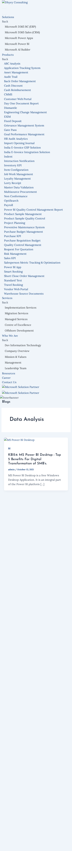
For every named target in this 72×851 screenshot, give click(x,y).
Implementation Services (20, 307)
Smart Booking (13, 271)
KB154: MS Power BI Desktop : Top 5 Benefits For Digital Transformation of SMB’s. (34, 459)
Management (13, 362)
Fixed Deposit (13, 121)
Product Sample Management (23, 214)
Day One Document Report (21, 103)
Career (6, 377)
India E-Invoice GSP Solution (22, 147)
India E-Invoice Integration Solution (27, 152)
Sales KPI (10, 258)
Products (8, 54)
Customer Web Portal (17, 99)
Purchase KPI (12, 236)
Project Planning (14, 223)
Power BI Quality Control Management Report (33, 209)
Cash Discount (13, 85)
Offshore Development (19, 330)
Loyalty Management (17, 178)
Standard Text (13, 280)
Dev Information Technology (23, 345)
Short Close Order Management (24, 276)
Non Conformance (16, 196)
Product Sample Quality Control (24, 218)
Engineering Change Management (25, 112)
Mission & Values (15, 357)
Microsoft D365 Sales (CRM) (22, 32)
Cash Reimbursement (17, 90)
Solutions (8, 17)
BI (9, 448)
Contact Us (9, 382)
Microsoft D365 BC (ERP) (20, 26)
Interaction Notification (19, 161)
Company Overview (17, 351)
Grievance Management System (24, 125)
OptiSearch (11, 200)
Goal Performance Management (24, 134)
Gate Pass (10, 130)
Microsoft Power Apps (19, 38)
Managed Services (16, 319)
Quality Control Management (22, 245)
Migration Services (16, 313)
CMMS (8, 94)
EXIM (7, 116)
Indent (8, 156)
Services (7, 298)
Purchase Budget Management (23, 231)
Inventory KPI (13, 165)
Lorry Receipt (12, 183)
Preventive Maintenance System (24, 227)
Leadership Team (15, 368)
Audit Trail (10, 76)
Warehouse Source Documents (24, 293)
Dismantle (10, 108)
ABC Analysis (12, 63)
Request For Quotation (18, 249)
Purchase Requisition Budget (22, 240)
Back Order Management (20, 81)
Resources (8, 373)
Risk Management (15, 253)
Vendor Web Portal (16, 289)
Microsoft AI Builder (17, 49)
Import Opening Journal (19, 143)
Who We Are (10, 335)
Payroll (8, 205)
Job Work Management (18, 174)
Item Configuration (16, 169)
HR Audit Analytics (16, 138)
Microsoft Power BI (17, 44)
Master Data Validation (19, 187)
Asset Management (16, 72)
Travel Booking (13, 284)
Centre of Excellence (18, 325)
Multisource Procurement (20, 192)
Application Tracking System (22, 68)
